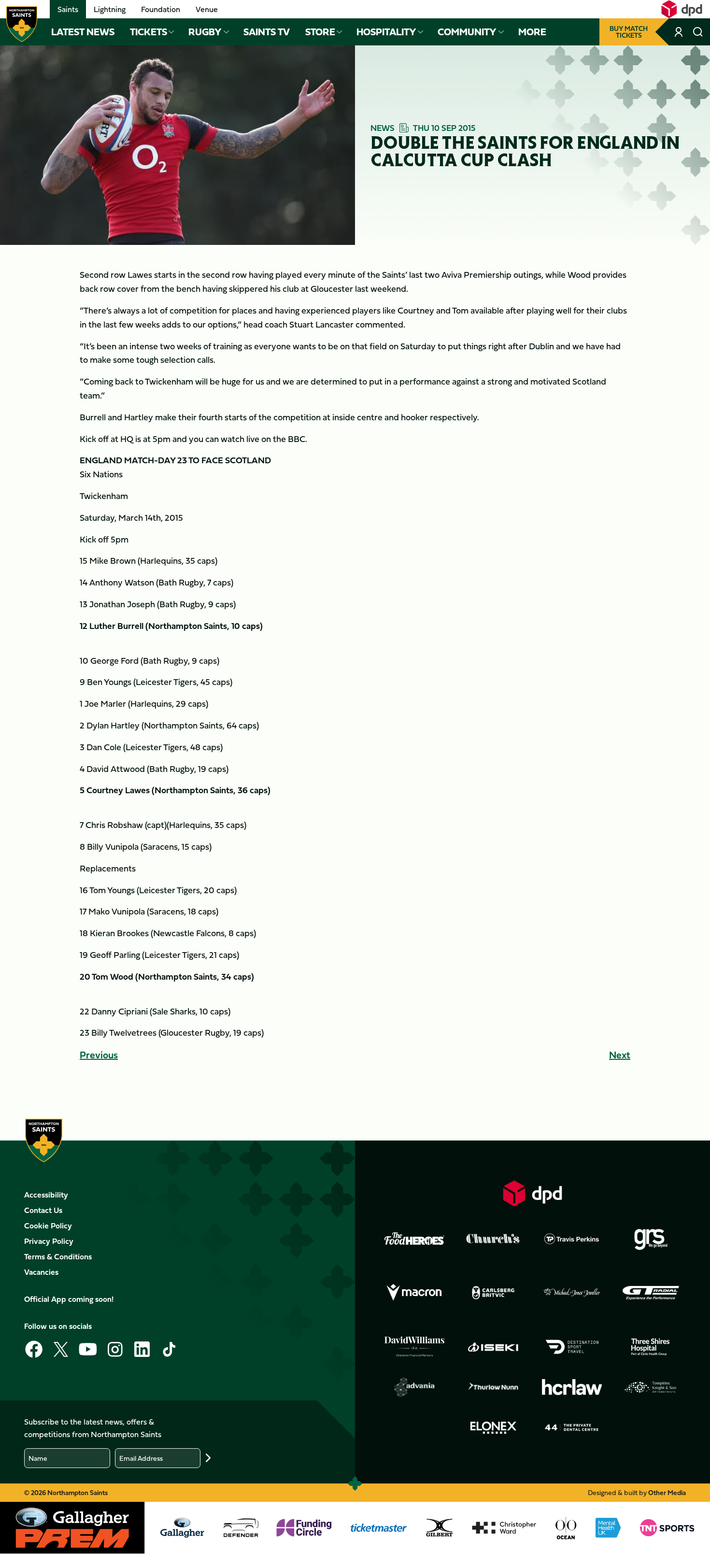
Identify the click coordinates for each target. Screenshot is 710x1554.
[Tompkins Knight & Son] (651, 1387)
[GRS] (651, 1238)
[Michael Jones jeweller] (572, 1292)
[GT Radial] (651, 1292)
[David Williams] (414, 1347)
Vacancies (41, 1272)
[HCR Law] (572, 1387)
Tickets (148, 32)
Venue (207, 9)
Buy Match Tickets (629, 31)
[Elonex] (493, 1427)
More (532, 32)
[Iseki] (493, 1346)
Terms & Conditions (58, 1256)
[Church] (493, 1238)
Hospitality (386, 32)
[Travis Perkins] (572, 1238)
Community (467, 32)
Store (320, 32)
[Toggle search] (698, 31)
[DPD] (533, 1193)
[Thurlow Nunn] (493, 1387)
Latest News (82, 32)
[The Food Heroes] (414, 1238)
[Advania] (414, 1387)
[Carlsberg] (493, 1293)
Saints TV (266, 32)
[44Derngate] (572, 1427)
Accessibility (46, 1194)
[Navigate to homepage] (21, 24)
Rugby (205, 32)
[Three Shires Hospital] (651, 1346)
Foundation (160, 9)
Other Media (667, 1492)
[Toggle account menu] (679, 31)
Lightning (110, 9)
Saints (67, 9)
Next (619, 1055)
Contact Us (43, 1210)
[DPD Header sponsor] (681, 9)
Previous (99, 1055)
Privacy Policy (48, 1241)
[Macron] (414, 1292)
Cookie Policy (48, 1225)
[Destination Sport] (572, 1346)
